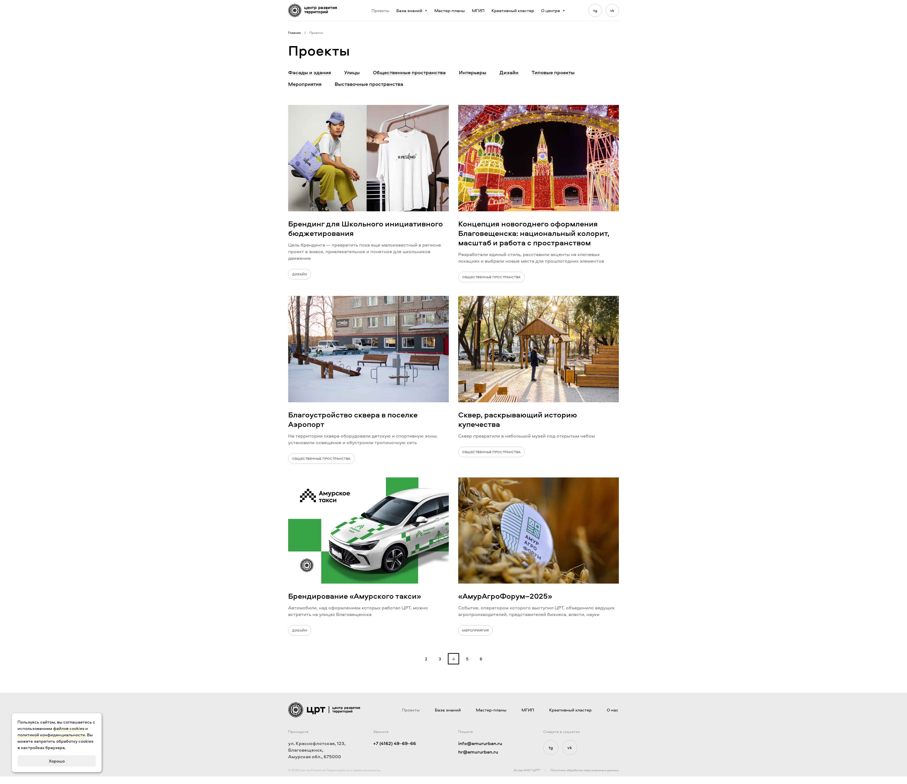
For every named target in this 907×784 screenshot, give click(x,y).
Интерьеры (472, 72)
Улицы (352, 72)
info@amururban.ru (480, 743)
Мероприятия (304, 84)
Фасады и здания (309, 72)
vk (612, 10)
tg (595, 10)
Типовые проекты (553, 72)
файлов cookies (68, 728)
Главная (294, 32)
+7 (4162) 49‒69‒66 (394, 743)
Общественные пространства (409, 72)
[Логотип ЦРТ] (312, 10)
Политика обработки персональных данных (585, 770)
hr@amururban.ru (478, 752)
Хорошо (57, 761)
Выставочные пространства (369, 84)
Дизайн (509, 72)
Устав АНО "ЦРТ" (527, 770)
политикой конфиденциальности (51, 735)
